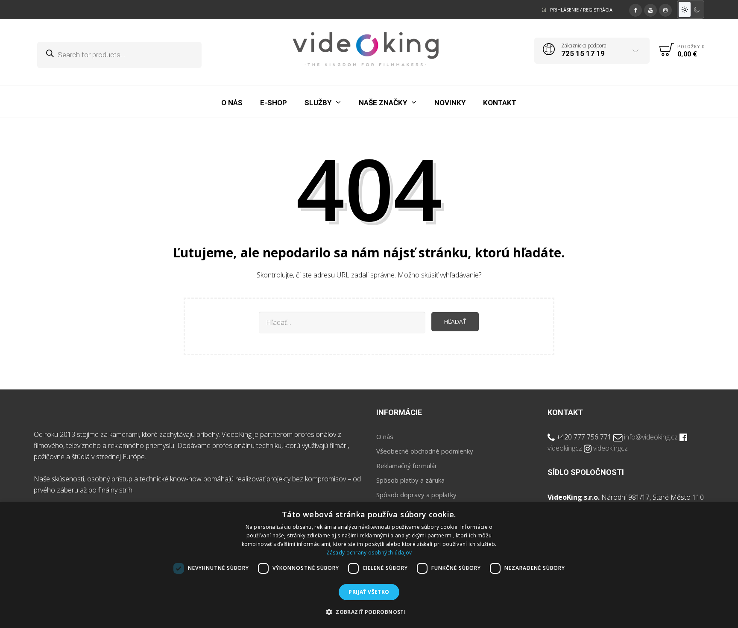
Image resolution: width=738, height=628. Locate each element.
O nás (384, 436)
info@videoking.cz (651, 437)
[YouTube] (650, 9)
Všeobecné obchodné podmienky (424, 451)
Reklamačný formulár (406, 465)
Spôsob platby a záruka (410, 480)
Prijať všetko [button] (368, 592)
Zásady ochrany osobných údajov (369, 552)
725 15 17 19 (583, 53)
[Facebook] (635, 9)
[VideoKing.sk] (366, 49)
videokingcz (565, 448)
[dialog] (369, 565)
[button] (369, 612)
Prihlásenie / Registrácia (581, 9)
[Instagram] (665, 9)
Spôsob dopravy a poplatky (416, 494)
